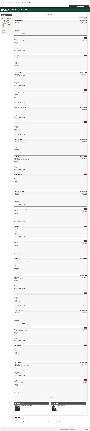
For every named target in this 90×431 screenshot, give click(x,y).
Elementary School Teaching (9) (6, 20)
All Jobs (3, 30)
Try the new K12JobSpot (26, 2)
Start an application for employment (26, 405)
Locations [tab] (9, 18)
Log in (15, 412)
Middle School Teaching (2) (6, 23)
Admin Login (86, 429)
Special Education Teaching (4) (6, 24)
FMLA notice (3, 32)
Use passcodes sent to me (25, 407)
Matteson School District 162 (64, 429)
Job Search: (75, 6)
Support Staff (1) (4, 26)
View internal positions (61, 407)
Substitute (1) (4, 25)
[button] (88, 2)
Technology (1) (4, 27)
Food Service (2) (4, 21)
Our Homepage (5, 5)
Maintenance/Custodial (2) (6, 22)
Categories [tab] (4, 18)
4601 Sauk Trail (72, 429)
